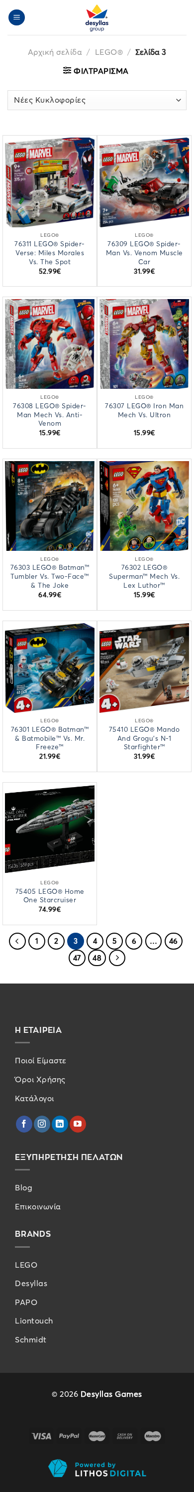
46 (173, 941)
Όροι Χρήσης (40, 1079)
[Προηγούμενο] (17, 941)
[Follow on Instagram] (42, 1124)
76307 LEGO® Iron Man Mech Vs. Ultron (144, 410)
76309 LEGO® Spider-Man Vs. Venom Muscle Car (144, 253)
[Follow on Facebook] (24, 1124)
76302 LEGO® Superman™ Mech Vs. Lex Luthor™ (144, 576)
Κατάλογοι (34, 1098)
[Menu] (16, 17)
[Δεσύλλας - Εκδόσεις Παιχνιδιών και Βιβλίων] (97, 17)
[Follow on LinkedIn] (60, 1124)
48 (97, 958)
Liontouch (34, 1321)
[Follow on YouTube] (78, 1124)
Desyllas (31, 1283)
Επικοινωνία (38, 1206)
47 (77, 958)
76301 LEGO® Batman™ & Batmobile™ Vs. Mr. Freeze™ (50, 738)
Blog (23, 1187)
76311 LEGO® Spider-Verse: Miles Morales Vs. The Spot (49, 253)
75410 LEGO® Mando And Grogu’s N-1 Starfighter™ (144, 738)
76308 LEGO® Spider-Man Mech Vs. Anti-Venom (50, 415)
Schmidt (31, 1339)
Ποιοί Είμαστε (41, 1060)
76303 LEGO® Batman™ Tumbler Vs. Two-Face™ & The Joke (50, 576)
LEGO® (109, 52)
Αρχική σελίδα (55, 52)
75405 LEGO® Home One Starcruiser (50, 896)
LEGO (26, 1265)
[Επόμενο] (117, 958)
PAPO (26, 1302)
